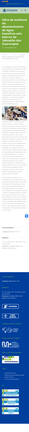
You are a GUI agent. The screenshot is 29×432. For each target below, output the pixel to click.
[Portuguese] (5, 1)
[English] (3, 1)
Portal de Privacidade (10, 373)
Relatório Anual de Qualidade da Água (14, 375)
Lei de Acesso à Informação (12, 379)
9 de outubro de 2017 (10, 47)
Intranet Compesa (9, 377)
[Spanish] (7, 1)
